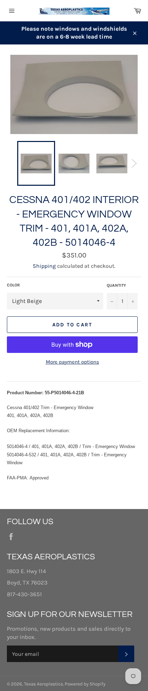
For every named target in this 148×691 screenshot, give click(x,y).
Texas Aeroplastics (43, 684)
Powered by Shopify (85, 684)
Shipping (44, 266)
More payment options (72, 362)
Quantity (116, 285)
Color (13, 285)
